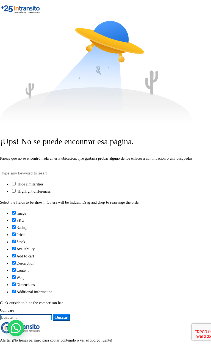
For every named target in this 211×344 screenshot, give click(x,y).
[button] (16, 328)
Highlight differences (33, 191)
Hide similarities (29, 184)
